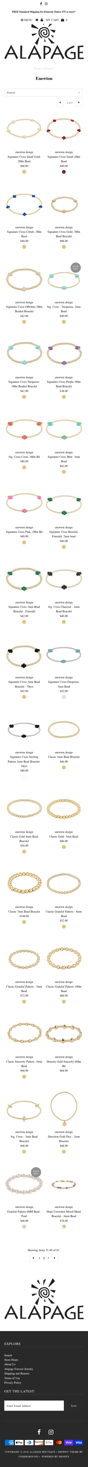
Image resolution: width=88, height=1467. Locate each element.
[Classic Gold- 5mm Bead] (64, 809)
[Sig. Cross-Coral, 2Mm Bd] (24, 429)
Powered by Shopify (56, 1456)
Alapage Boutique (42, 1451)
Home (37, 68)
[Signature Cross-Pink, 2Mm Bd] (24, 504)
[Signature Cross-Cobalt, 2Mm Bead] (24, 204)
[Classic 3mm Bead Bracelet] (64, 729)
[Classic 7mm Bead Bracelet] (24, 884)
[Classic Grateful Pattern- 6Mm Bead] (64, 959)
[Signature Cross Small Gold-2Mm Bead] (24, 129)
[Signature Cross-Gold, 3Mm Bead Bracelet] (64, 204)
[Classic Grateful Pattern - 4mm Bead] (64, 884)
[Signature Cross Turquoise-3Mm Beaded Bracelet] (24, 354)
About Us (9, 1364)
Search (8, 1355)
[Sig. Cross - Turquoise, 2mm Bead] (64, 279)
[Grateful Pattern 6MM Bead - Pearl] (24, 1184)
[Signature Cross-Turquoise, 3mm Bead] (64, 654)
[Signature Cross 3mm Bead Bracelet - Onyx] (24, 654)
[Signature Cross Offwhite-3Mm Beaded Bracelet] (24, 279)
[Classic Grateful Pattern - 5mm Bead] (24, 959)
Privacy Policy (12, 1382)
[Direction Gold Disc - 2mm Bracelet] (64, 1109)
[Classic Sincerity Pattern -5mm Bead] (24, 1034)
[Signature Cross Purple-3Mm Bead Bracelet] (64, 354)
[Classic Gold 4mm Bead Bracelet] (24, 809)
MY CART (56, 20)
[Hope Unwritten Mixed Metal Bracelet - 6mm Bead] (64, 1184)
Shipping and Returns (16, 1373)
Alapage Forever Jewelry (18, 1369)
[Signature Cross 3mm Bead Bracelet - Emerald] (24, 579)
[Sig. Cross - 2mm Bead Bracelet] (24, 1109)
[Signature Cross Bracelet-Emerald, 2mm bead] (64, 504)
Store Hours (11, 1360)
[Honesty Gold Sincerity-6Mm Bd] (64, 1034)
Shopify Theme (68, 1451)
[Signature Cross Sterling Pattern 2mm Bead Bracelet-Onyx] (24, 729)
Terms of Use (12, 1378)
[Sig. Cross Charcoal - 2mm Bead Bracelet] (64, 579)
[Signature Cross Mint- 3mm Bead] (64, 429)
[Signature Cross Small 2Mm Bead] (64, 129)
